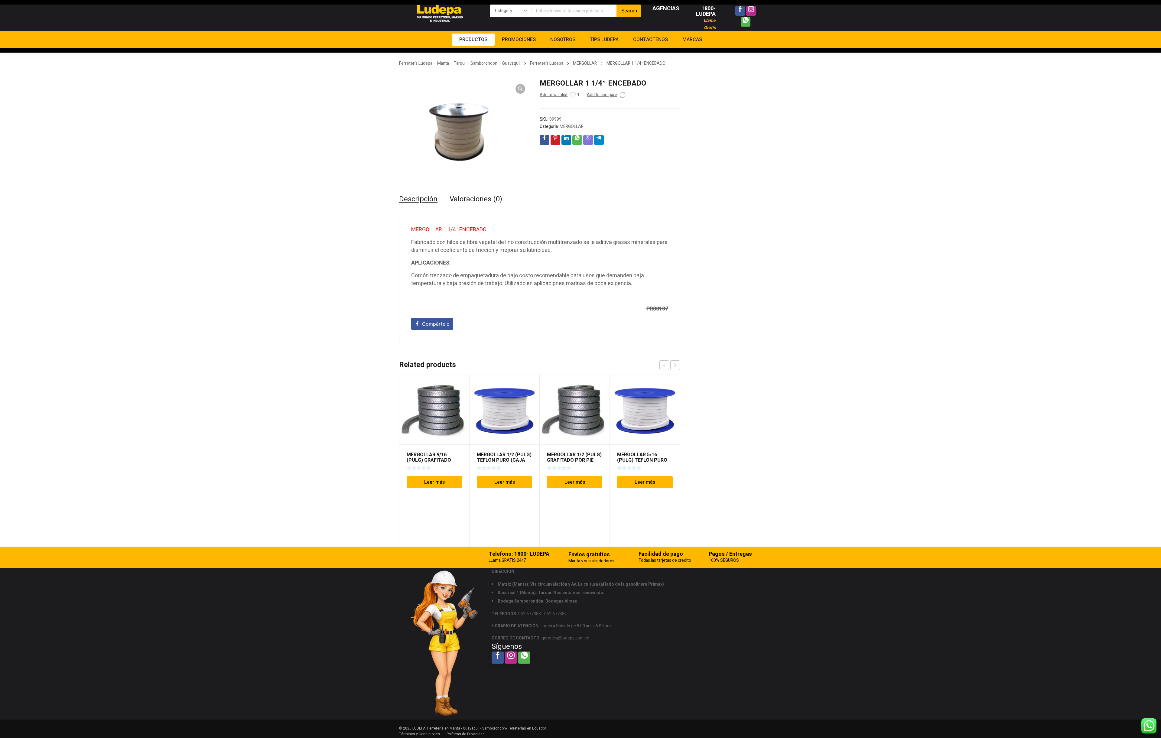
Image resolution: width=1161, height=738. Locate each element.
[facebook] (740, 11)
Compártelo (436, 324)
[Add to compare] (623, 95)
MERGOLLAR (585, 63)
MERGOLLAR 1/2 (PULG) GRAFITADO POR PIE (574, 457)
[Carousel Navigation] (669, 365)
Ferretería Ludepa (546, 63)
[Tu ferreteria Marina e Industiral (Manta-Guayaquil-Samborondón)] (440, 14)
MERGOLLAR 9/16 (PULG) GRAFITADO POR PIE (429, 460)
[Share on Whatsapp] (577, 140)
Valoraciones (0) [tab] (476, 199)
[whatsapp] (745, 22)
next (675, 365)
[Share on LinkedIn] (566, 140)
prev (664, 365)
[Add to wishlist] (573, 95)
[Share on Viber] (588, 140)
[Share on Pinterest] (555, 140)
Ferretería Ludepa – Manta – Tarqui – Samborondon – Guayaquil (459, 63)
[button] (520, 89)
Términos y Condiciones (419, 734)
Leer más (434, 482)
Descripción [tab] (418, 199)
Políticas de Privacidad (466, 734)
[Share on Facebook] (544, 140)
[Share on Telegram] (599, 140)
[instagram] (751, 11)
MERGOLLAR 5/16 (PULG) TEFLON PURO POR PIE (642, 460)
